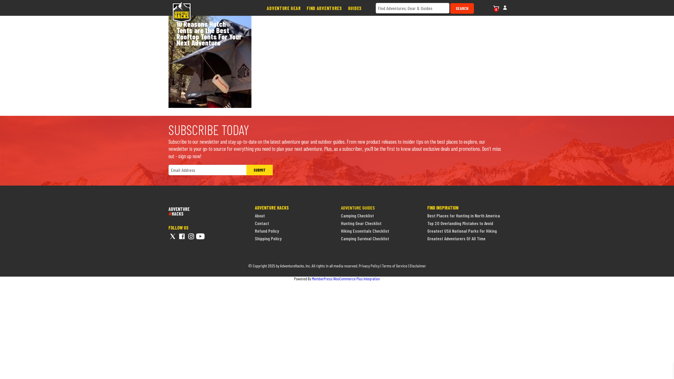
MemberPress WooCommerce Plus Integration (346, 278)
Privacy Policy (369, 265)
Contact (262, 223)
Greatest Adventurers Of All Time (456, 238)
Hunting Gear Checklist (361, 223)
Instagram (191, 236)
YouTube (200, 236)
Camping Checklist (357, 215)
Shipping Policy (268, 238)
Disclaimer (418, 265)
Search (462, 8)
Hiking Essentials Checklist (365, 231)
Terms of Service (394, 265)
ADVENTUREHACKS (179, 211)
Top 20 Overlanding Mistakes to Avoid (460, 223)
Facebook (182, 236)
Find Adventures (324, 8)
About (260, 215)
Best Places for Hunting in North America (463, 215)
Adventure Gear (284, 8)
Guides (355, 8)
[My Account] (504, 6)
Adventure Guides (358, 208)
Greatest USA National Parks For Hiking (462, 231)
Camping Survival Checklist (365, 238)
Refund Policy (267, 231)
